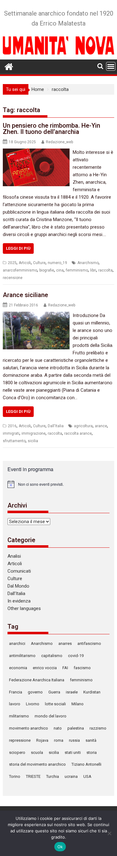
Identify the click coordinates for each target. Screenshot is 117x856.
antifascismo (89, 643)
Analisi (14, 556)
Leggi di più (18, 248)
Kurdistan (91, 692)
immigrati (11, 433)
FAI (65, 667)
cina (60, 270)
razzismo (98, 728)
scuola (37, 752)
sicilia (33, 441)
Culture (39, 263)
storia (91, 752)
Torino (14, 776)
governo (35, 692)
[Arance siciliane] (36, 315)
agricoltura (83, 426)
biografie (46, 270)
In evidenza (19, 601)
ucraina (71, 776)
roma (58, 740)
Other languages (24, 608)
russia (74, 740)
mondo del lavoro (50, 716)
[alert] (58, 484)
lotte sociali (55, 704)
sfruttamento (14, 441)
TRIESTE (33, 776)
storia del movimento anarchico (37, 764)
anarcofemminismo (20, 270)
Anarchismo (88, 263)
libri (93, 270)
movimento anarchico (28, 728)
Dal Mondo (18, 586)
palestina (75, 728)
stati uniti (73, 752)
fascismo (82, 667)
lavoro (14, 704)
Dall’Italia (16, 593)
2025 (12, 263)
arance (101, 426)
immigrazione (34, 433)
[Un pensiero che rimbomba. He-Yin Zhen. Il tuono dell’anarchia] (36, 152)
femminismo (77, 270)
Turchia (52, 776)
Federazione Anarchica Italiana (36, 680)
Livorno (32, 704)
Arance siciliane (25, 295)
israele (72, 692)
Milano (77, 704)
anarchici (17, 643)
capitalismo (51, 655)
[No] (109, 833)
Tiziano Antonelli (86, 764)
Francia (15, 692)
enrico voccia (45, 667)
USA (87, 776)
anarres (65, 643)
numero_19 (57, 263)
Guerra (54, 692)
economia (18, 667)
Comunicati (19, 571)
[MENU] (110, 66)
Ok (60, 846)
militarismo (19, 716)
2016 (12, 426)
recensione (12, 278)
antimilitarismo (22, 655)
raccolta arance (78, 433)
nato (58, 728)
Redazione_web (59, 142)
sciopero (17, 752)
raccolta (105, 270)
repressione (20, 740)
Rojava (42, 740)
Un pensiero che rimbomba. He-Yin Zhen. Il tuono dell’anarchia (51, 128)
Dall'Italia (56, 426)
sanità (90, 740)
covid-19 (76, 655)
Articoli (25, 263)
